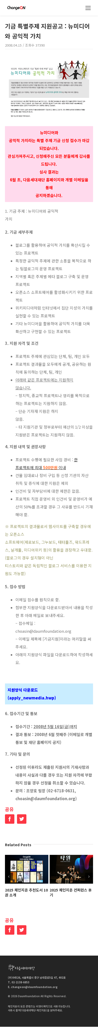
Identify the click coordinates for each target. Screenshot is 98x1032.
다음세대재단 (21, 967)
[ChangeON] (16, 8)
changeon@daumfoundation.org (34, 987)
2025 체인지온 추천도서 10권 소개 (26, 892)
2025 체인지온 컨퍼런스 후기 (71, 892)
